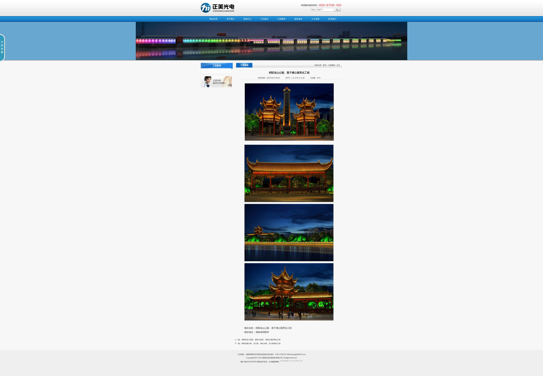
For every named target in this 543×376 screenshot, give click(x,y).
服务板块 (298, 19)
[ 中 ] (297, 78)
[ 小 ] (293, 78)
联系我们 (332, 19)
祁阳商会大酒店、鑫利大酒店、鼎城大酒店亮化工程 (261, 340)
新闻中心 (247, 19)
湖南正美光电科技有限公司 (272, 358)
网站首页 (213, 19)
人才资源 (315, 19)
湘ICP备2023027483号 (248, 362)
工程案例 (281, 19)
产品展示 (264, 19)
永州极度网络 (274, 362)
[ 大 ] (301, 78)
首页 (324, 65)
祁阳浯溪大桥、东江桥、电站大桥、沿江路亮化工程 (261, 343)
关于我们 (230, 19)
